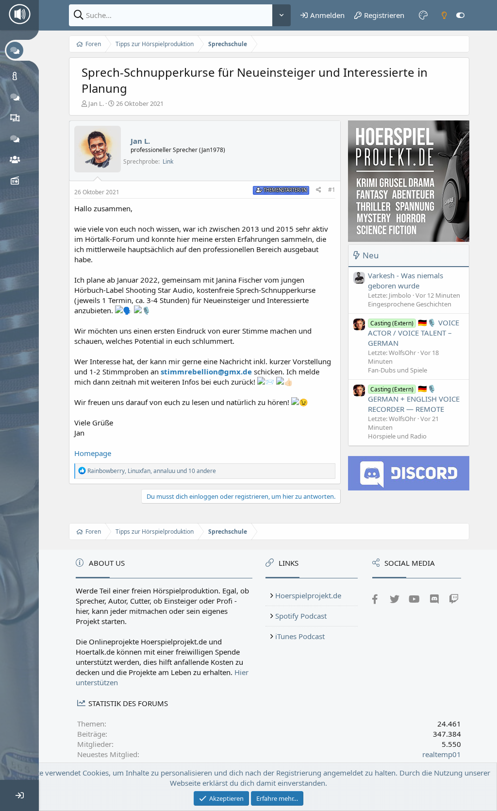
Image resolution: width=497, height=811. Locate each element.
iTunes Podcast (300, 636)
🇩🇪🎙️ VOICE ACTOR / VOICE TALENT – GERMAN (413, 333)
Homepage (92, 453)
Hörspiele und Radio (397, 436)
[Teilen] (319, 190)
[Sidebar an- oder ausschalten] (460, 15)
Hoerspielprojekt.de (308, 595)
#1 (331, 190)
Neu (371, 255)
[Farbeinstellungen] (423, 15)
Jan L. (96, 103)
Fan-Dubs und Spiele (397, 370)
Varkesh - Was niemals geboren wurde (405, 280)
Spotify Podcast (301, 616)
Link (168, 161)
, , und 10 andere (151, 471)
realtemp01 (441, 754)
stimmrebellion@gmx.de (206, 371)
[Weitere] (281, 15)
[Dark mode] (444, 15)
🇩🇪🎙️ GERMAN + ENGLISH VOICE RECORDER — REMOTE (414, 399)
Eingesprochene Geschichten (409, 304)
